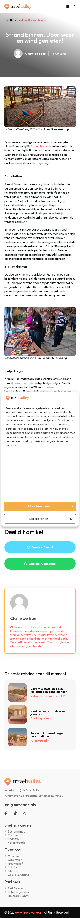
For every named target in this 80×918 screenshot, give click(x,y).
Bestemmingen (17, 831)
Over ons (13, 856)
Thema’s (13, 835)
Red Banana (15, 888)
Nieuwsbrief (15, 863)
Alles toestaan (39, 506)
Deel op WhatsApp (42, 563)
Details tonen (38, 519)
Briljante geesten (18, 892)
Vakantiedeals (16, 842)
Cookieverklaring (18, 874)
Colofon (13, 867)
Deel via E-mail (42, 547)
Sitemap (13, 871)
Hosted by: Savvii (18, 895)
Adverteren (15, 860)
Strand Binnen (40, 146)
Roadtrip (13, 839)
